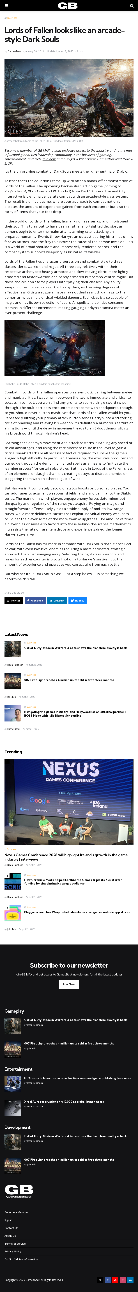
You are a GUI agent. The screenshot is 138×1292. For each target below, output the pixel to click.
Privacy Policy (12, 1251)
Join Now (69, 984)
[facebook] (108, 1280)
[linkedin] (130, 1280)
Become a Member (16, 1212)
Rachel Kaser (13, 728)
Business (12, 17)
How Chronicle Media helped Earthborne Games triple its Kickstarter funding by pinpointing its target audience (73, 881)
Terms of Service (15, 1243)
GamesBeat (15, 51)
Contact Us (11, 1228)
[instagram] (123, 1280)
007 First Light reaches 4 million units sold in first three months (69, 680)
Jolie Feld (12, 696)
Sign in (8, 1220)
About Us (10, 1235)
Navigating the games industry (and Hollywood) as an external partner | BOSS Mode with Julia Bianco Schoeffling (75, 713)
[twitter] (100, 1280)
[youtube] (115, 1280)
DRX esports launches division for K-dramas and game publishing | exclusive (78, 1078)
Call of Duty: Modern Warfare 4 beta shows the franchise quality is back (75, 648)
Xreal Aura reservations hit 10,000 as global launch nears (64, 1101)
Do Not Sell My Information (21, 1259)
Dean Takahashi (15, 664)
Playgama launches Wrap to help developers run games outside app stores (77, 912)
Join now (49, 159)
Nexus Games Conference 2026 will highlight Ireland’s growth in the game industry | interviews (66, 857)
